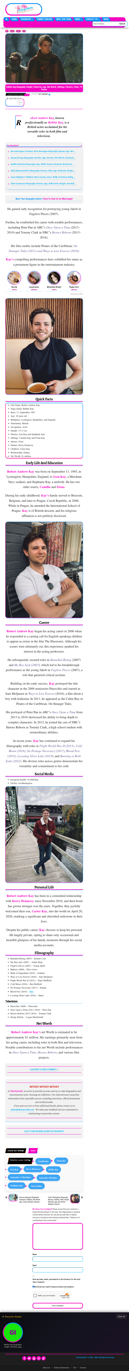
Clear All (121, 1316)
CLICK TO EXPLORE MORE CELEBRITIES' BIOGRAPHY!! (44, 1131)
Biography (26, 19)
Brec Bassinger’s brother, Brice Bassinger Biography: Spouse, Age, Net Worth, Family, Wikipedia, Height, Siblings (43, 151)
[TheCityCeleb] (6, 19)
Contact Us (92, 19)
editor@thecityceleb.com (22, 1109)
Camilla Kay (43, 1161)
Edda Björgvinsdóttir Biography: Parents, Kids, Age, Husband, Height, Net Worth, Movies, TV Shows (43, 170)
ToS (74, 1368)
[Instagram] (39, 1358)
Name (35, 1254)
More (106, 19)
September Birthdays (48, 1177)
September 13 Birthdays (20, 1177)
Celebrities (18, 31)
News (77, 19)
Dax (32, 991)
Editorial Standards (61, 1368)
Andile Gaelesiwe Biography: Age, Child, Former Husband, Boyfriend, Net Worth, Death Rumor (43, 164)
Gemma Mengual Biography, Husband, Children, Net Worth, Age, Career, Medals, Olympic (29, 1199)
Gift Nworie (43, 94)
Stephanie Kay (16, 1185)
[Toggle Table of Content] (18, 102)
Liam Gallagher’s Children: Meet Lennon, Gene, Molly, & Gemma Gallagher (43, 177)
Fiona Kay (61, 1160)
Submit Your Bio (44, 19)
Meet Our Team (63, 19)
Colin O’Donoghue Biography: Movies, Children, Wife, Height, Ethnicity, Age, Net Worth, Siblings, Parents (58, 1200)
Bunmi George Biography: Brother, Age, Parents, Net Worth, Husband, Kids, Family (43, 157)
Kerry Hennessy (33, 1169)
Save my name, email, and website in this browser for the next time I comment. (56, 1280)
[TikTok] (43, 1358)
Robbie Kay (53, 1169)
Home (14, 19)
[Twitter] (29, 1358)
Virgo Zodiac (36, 1186)
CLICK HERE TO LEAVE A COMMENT (43, 1069)
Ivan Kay (14, 1169)
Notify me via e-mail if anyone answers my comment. (54, 1287)
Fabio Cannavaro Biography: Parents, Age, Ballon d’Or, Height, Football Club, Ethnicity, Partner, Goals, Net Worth (43, 183)
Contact (83, 1368)
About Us (46, 1368)
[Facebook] (24, 1358)
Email (35, 1265)
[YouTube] (34, 1358)
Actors (24, 31)
